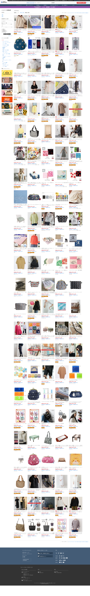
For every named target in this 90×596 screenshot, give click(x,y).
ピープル (56, 122)
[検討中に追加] (26, 27)
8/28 (2, 16)
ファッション (18, 5)
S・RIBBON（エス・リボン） (18, 450)
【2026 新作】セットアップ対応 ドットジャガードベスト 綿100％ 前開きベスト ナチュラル (48, 30)
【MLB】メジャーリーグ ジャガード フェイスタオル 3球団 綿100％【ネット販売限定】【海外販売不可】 (34, 52)
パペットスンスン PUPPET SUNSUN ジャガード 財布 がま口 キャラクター (20, 52)
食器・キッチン (4, 51)
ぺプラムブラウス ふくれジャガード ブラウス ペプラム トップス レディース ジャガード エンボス (34, 315)
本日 (2, 14)
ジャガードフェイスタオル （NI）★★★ (47, 401)
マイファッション (30, 494)
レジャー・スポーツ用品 (6, 53)
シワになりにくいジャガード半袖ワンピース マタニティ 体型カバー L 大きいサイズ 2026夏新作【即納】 (75, 96)
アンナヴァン (57, 33)
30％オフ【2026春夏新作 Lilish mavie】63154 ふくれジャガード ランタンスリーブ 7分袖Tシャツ (34, 227)
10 (77, 12)
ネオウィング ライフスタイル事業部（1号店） (20, 164)
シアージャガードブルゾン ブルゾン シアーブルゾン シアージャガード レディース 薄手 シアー (34, 512)
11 (79, 12)
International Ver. (70, 0)
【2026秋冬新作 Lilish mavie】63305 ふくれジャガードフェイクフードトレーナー (61, 118)
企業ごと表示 (22, 12)
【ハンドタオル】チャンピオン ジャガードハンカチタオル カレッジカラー (34, 380)
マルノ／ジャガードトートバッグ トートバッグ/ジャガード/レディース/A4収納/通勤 (48, 511)
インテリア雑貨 (4, 62)
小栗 (14, 252)
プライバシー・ (27, 553)
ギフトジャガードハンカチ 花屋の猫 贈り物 (62, 182)
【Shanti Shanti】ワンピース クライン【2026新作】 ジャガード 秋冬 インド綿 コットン (61, 52)
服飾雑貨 (3, 47)
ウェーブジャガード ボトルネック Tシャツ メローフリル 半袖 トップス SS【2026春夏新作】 (34, 74)
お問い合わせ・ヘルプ (58, 0)
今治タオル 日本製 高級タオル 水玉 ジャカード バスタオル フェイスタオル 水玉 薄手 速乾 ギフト (34, 30)
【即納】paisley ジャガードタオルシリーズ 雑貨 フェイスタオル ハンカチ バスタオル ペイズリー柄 (61, 96)
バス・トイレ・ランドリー (6, 42)
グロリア (29, 361)
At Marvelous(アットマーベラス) (45, 230)
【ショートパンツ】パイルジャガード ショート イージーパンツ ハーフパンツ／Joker (48, 380)
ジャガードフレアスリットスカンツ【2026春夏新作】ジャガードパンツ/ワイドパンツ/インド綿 (48, 118)
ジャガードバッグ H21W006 (59, 423)
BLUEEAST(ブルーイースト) (72, 78)
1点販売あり (4, 30)
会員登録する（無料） (81, 2)
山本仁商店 (42, 164)
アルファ (42, 405)
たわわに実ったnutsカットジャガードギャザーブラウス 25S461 (34, 249)
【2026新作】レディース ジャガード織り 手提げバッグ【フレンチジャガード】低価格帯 (34, 140)
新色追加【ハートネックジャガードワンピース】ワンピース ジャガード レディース (75, 74)
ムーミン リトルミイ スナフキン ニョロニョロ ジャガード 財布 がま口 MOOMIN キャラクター (34, 402)
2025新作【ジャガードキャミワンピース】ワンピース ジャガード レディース (61, 161)
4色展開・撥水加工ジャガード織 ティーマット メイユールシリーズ (47, 249)
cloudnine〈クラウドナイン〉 (17, 34)
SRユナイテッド (16, 274)
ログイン (88, 2)
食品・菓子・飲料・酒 (53, 5)
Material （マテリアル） (31, 274)
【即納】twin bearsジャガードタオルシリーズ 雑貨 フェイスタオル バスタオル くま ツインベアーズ (75, 337)
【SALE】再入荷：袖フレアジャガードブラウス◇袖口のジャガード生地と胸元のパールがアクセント (62, 358)
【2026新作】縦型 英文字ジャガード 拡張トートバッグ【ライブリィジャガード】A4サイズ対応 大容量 (61, 74)
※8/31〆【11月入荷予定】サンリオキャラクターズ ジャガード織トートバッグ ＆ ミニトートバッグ (62, 534)
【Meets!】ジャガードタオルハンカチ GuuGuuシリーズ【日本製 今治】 (34, 161)
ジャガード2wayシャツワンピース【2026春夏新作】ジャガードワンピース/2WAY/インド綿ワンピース (61, 140)
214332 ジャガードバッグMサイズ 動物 (75, 226)
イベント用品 (4, 66)
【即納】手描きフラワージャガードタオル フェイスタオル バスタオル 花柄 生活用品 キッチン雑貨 (34, 358)
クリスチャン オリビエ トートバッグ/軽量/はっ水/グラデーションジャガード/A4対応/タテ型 (47, 534)
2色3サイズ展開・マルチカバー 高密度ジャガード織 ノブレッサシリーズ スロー (61, 467)
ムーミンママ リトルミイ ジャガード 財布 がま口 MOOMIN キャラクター (34, 467)
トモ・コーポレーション (58, 56)
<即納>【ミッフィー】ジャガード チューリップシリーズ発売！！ (34, 292)
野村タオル (42, 297)
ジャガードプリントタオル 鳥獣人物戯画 (75, 270)
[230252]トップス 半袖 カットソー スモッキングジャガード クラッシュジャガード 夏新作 (48, 315)
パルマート (56, 538)
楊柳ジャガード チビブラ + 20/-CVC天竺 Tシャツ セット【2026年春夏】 (75, 30)
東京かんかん (29, 122)
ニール (56, 252)
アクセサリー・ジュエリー (6, 56)
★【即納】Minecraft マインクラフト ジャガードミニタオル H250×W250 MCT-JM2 (75, 161)
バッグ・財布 (4, 43)
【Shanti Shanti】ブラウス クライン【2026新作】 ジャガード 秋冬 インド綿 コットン (61, 512)
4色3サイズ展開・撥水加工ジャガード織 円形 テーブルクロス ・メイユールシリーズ (48, 336)
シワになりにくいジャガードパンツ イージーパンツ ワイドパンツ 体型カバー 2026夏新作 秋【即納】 (48, 52)
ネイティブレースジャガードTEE (60, 379)
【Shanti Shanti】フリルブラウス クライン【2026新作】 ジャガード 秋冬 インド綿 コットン (75, 512)
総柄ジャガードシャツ (17, 270)
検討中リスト (65, 0)
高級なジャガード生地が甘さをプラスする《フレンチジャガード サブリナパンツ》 (20, 358)
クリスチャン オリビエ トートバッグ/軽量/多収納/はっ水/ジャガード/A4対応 (34, 533)
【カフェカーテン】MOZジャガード (60, 248)
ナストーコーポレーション (31, 55)
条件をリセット (10, 35)
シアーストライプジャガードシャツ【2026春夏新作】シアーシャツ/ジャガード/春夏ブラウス (48, 96)
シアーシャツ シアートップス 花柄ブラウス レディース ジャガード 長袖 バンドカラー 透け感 (48, 227)
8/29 (2, 15)
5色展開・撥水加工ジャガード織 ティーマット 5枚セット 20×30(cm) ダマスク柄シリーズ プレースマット (20, 74)
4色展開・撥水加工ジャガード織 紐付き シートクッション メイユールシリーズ (20, 227)
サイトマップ (24, 555)
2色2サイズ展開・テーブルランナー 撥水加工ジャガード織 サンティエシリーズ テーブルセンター (75, 446)
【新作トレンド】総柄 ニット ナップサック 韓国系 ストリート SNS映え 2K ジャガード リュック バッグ (48, 205)
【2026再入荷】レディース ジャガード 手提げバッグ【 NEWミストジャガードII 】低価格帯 (20, 490)
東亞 (69, 55)
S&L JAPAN (70, 144)
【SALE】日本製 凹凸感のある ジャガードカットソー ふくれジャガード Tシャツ (75, 358)
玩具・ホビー (4, 63)
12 (80, 12)
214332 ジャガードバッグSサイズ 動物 (20, 160)
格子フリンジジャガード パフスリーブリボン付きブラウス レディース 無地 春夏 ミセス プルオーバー (34, 490)
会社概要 (23, 556)
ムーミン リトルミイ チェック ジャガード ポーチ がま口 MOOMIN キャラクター (75, 402)
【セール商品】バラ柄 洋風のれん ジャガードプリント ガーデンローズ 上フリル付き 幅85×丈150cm (48, 140)
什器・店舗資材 (64, 5)
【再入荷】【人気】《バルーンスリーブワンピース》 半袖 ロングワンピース (20, 511)
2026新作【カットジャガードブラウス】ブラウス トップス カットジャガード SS (34, 95)
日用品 (3, 48)
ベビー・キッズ (4, 52)
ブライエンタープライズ (72, 252)
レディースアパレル (5, 41)
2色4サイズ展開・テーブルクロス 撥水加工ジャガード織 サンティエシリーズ (20, 467)
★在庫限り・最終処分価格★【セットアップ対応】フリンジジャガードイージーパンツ (20, 183)
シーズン (42, 100)
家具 (3, 58)
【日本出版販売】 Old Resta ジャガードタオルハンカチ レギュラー (61, 314)
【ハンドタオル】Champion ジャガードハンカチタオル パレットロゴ (75, 380)
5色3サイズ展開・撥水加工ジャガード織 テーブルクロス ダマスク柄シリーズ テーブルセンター (34, 183)
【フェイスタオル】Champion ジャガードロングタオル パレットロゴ (20, 402)
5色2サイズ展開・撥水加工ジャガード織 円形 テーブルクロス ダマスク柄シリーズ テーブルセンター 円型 (48, 74)
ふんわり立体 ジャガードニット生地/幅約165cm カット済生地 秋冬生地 (61, 402)
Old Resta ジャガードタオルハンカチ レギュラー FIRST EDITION (34, 336)
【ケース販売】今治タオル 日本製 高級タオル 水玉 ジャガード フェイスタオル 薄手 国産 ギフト (48, 293)
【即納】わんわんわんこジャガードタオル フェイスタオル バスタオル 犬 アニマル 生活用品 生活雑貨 (47, 358)
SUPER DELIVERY (26, 560)
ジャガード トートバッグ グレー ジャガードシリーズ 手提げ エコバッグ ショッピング (47, 446)
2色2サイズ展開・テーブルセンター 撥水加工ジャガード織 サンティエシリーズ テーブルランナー (62, 446)
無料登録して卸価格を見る (18, 32)
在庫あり (3, 29)
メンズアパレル (4, 46)
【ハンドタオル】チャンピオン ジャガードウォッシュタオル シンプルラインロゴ (75, 249)
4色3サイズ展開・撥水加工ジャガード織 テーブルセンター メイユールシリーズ (61, 336)
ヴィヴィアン (29, 186)
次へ (87, 12)
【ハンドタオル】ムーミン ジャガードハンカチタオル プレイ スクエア (20, 380)
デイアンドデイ (71, 34)
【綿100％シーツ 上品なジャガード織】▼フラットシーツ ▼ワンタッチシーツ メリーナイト (20, 249)
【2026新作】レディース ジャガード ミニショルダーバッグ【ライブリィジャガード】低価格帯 (20, 534)
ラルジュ (56, 78)
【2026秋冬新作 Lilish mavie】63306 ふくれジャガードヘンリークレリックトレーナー (75, 534)
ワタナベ (15, 56)
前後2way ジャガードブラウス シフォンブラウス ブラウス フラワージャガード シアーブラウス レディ (75, 140)
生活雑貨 (37, 5)
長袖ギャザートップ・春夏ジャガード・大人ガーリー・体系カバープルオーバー (20, 336)
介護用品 (3, 57)
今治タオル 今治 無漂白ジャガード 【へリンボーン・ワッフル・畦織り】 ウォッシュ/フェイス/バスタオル (75, 205)
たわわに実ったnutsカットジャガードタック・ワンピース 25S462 (75, 489)
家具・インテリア (29, 5)
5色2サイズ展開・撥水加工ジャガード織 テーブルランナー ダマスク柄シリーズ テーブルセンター (20, 205)
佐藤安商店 (42, 56)
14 (83, 12)
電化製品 (45, 5)
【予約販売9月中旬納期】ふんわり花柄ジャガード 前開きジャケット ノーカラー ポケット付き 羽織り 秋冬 (20, 30)
